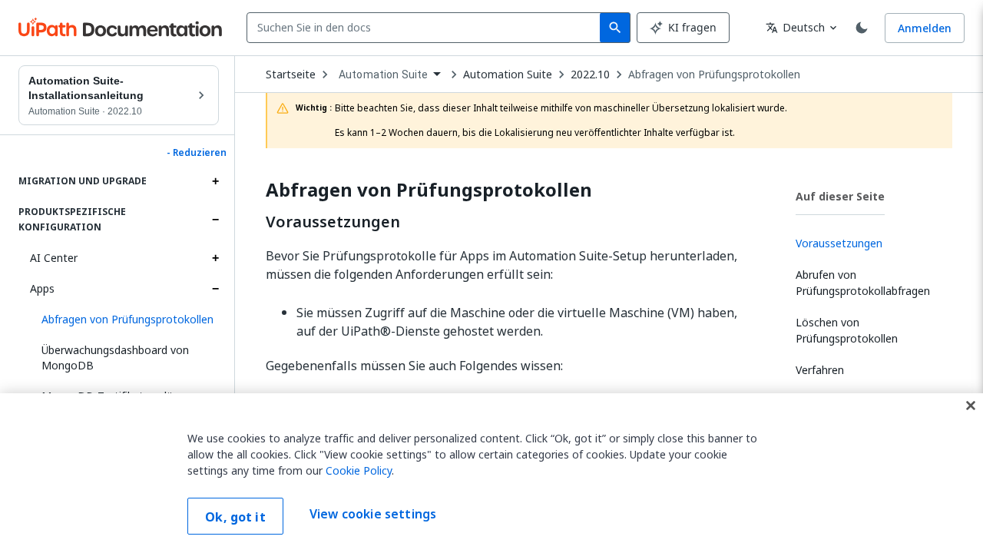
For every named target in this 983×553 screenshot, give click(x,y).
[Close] (970, 405)
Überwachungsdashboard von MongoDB (115, 357)
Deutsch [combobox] (795, 27)
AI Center (54, 258)
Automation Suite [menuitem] (383, 74)
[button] (124, 319)
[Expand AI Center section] (215, 258)
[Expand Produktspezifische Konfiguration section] (215, 220)
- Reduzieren (197, 153)
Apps (42, 288)
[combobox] (426, 27)
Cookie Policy (359, 470)
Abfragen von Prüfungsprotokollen (714, 74)
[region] (491, 473)
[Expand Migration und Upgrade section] (215, 181)
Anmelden (925, 28)
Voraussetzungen (333, 222)
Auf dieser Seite (840, 196)
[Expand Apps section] (215, 289)
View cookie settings (372, 514)
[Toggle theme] (861, 27)
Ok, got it (235, 517)
